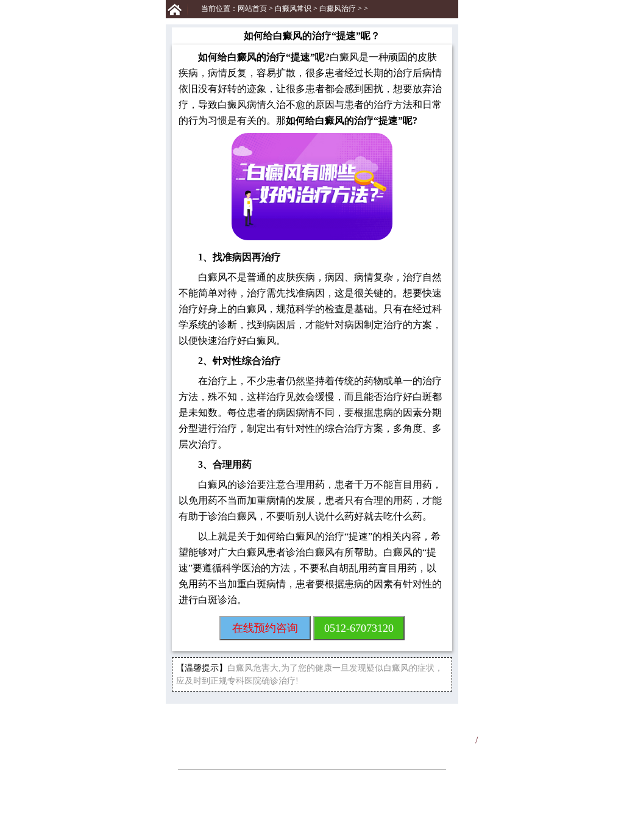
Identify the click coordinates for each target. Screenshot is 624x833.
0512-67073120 (359, 628)
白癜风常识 (293, 8)
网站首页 (252, 8)
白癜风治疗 (337, 8)
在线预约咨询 (265, 628)
